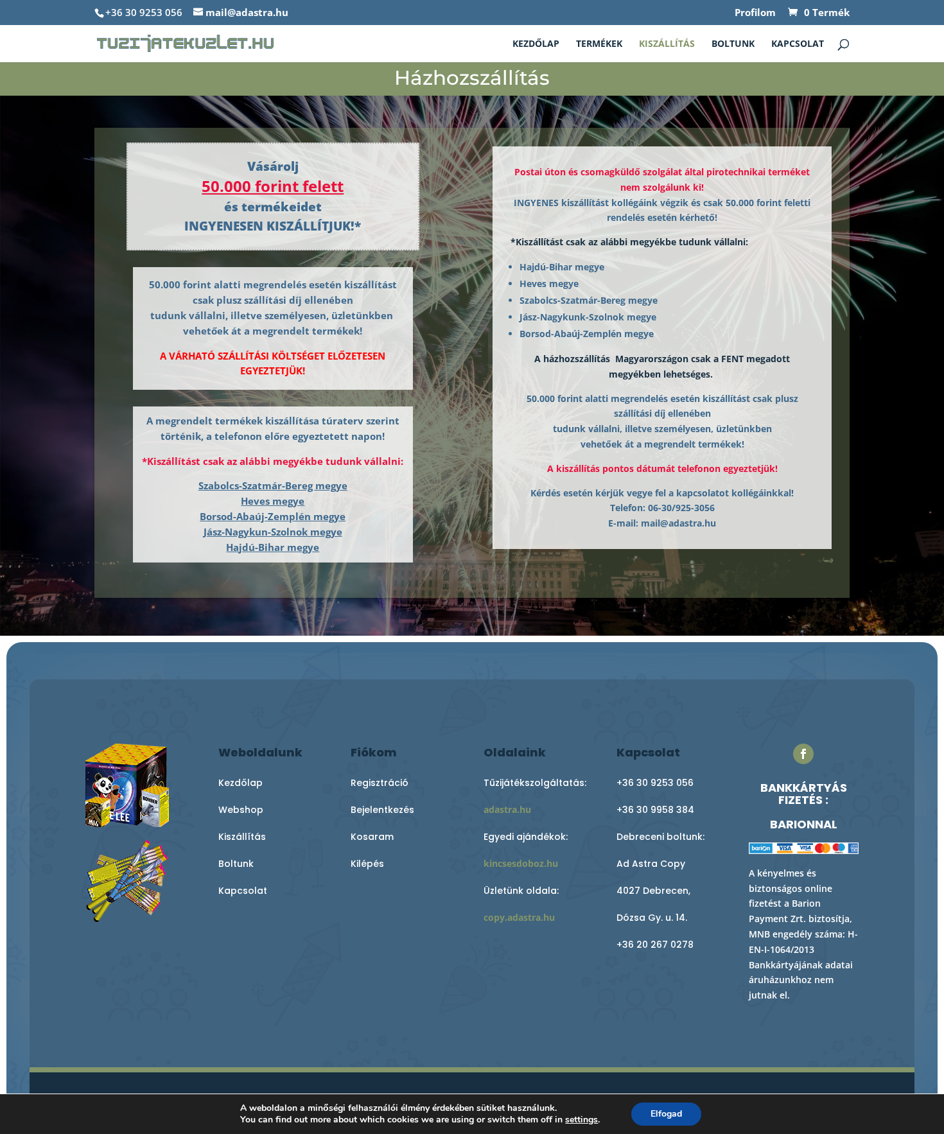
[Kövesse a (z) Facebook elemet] (803, 754)
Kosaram (372, 836)
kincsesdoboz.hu (521, 863)
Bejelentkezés (382, 809)
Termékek (599, 44)
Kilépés (367, 863)
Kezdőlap (535, 44)
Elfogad (666, 1114)
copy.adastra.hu (519, 917)
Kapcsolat (797, 44)
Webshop (240, 809)
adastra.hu (507, 809)
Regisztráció (379, 782)
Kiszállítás (667, 44)
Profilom (755, 13)
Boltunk (733, 44)
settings (581, 1120)
